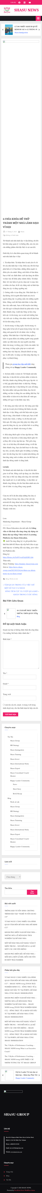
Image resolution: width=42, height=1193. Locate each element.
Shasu (22, 231)
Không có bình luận (12, 235)
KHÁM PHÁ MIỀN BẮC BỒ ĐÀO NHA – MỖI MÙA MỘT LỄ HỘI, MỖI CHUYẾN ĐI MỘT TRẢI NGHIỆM (20, 956)
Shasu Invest (14, 759)
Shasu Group (15, 740)
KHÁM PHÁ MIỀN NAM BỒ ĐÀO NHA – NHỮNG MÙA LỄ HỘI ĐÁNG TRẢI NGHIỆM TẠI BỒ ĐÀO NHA (21, 935)
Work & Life (14, 579)
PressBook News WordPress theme (24, 1190)
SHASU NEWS (26, 10)
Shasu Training (15, 754)
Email (6, 683)
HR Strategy (14, 745)
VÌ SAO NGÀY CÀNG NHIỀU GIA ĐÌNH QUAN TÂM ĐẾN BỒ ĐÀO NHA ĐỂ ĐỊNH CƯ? (21, 924)
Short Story (17, 789)
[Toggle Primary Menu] (38, 18)
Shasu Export (15, 768)
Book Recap (17, 793)
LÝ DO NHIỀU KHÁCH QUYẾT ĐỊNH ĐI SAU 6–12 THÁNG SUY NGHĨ (27, 28)
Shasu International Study (19, 763)
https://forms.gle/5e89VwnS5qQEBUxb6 (18, 557)
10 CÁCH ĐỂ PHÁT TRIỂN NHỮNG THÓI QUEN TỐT (27, 612)
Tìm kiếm (8, 888)
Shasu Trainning (16, 820)
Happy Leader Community (20, 780)
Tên (5, 673)
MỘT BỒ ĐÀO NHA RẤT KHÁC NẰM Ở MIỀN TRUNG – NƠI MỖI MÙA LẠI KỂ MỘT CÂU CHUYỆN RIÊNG (20, 946)
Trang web (7, 694)
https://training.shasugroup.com (26, 563)
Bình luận (7, 639)
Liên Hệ (13, 2)
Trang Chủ (9, 1172)
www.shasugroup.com (16, 1152)
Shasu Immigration (21, 32)
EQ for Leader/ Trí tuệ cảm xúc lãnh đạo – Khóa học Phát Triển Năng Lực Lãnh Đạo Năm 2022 (27, 1073)
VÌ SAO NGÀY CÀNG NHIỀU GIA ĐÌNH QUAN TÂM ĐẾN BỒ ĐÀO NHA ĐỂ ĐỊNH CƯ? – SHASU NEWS (21, 980)
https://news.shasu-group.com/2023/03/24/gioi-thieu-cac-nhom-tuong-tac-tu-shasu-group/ (19, 570)
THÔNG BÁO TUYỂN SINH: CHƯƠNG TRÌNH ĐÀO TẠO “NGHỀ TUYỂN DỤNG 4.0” (20, 913)
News (15, 784)
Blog (7, 579)
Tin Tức (10, 737)
